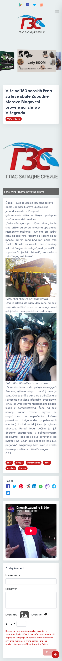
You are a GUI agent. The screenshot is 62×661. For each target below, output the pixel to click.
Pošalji (50, 652)
